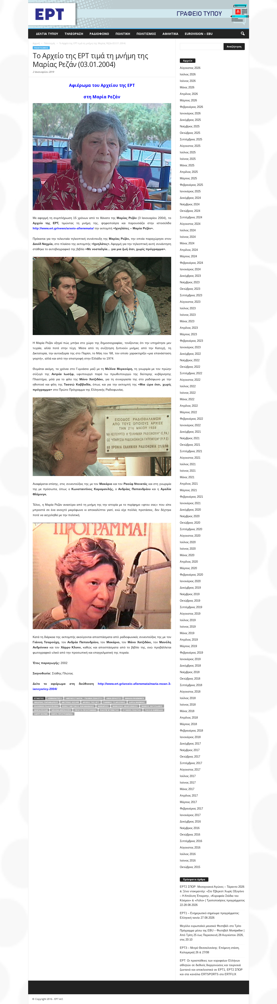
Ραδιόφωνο (99, 34)
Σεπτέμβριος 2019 (191, 607)
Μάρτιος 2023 (188, 334)
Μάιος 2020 (187, 555)
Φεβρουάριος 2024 (191, 262)
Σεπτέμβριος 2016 (191, 841)
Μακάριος (103, 706)
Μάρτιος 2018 (188, 724)
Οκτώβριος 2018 (190, 678)
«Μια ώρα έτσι (113, 698)
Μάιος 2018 (187, 711)
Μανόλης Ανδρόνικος (125, 706)
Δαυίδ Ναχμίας (137, 702)
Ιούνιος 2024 (188, 236)
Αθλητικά (170, 34)
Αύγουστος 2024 (190, 223)
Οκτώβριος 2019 (190, 600)
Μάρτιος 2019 (188, 646)
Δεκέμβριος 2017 (190, 743)
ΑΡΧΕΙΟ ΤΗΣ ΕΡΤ (91, 702)
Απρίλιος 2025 (189, 171)
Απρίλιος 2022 (189, 405)
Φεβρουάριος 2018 (191, 730)
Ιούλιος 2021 (188, 464)
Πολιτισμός (146, 34)
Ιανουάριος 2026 (190, 113)
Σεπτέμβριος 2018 (191, 685)
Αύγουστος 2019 (190, 613)
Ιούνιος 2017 (188, 782)
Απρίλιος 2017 (189, 795)
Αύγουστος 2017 (190, 769)
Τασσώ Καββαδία (154, 710)
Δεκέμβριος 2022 (190, 353)
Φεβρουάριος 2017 (191, 808)
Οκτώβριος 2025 (190, 132)
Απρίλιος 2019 (189, 639)
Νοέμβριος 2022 (190, 360)
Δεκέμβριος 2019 (190, 587)
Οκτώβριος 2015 (190, 867)
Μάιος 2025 (187, 165)
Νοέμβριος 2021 (190, 438)
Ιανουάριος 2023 (190, 347)
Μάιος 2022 (187, 399)
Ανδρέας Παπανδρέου (46, 702)
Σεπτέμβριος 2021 (191, 451)
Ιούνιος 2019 (188, 626)
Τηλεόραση (73, 34)
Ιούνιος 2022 (188, 392)
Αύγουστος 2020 (190, 535)
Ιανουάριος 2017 (190, 815)
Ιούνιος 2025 (188, 158)
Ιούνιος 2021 (188, 470)
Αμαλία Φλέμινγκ (134, 698)
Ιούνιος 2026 (188, 81)
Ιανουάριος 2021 (190, 503)
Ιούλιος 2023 (188, 308)
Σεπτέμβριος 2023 (191, 295)
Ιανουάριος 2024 (190, 269)
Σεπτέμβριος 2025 (191, 139)
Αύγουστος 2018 (190, 691)
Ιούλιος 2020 (188, 542)
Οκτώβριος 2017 (190, 756)
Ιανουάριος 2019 (190, 659)
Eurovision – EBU (199, 34)
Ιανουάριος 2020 (190, 581)
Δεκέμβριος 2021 (190, 431)
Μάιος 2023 (187, 321)
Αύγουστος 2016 (190, 847)
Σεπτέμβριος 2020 (191, 529)
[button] (242, 34)
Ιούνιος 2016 (188, 860)
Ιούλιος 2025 (188, 152)
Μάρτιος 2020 (188, 568)
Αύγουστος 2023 (190, 301)
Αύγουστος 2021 (190, 457)
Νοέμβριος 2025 (190, 126)
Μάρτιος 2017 (188, 802)
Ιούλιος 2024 (188, 230)
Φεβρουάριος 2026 (191, 106)
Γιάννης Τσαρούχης (114, 702)
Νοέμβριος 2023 (190, 282)
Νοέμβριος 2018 (190, 672)
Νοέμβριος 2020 (190, 516)
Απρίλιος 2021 (189, 483)
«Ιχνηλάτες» (55, 698)
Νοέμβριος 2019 (190, 594)
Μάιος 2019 (187, 633)
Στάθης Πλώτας (132, 710)
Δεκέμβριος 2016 (190, 821)
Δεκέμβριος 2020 (190, 509)
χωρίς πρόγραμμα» (62, 714)
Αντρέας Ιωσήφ (70, 702)
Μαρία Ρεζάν (41, 710)
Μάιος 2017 (187, 789)
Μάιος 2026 (187, 87)
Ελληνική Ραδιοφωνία (46, 706)
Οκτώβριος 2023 (190, 288)
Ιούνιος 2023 (188, 314)
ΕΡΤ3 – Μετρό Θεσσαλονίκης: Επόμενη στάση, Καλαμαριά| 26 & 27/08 (210, 950)
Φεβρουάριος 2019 (191, 652)
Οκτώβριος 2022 (190, 366)
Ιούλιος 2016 (188, 854)
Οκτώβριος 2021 (190, 444)
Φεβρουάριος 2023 (191, 340)
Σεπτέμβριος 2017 (191, 763)
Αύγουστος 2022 (190, 379)
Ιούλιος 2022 (188, 386)
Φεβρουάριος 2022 (191, 418)
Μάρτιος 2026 (188, 100)
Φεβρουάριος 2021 (191, 496)
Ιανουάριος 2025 (190, 191)
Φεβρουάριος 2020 (191, 574)
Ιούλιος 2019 (188, 620)
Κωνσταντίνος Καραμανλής (78, 706)
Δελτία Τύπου (47, 34)
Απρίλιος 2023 (189, 327)
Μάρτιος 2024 (188, 256)
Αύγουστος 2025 (190, 145)
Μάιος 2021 (187, 477)
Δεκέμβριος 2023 (190, 275)
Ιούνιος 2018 (188, 704)
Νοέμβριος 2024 (190, 204)
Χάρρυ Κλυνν (41, 714)
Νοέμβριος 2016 (190, 828)
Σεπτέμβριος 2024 (191, 217)
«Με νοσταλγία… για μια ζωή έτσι (84, 698)
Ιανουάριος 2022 (190, 425)
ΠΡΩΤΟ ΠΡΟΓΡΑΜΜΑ (85, 710)
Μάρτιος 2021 (188, 490)
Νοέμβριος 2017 (190, 750)
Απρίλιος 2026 (189, 94)
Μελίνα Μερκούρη (61, 710)
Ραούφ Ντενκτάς (109, 710)
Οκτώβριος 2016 (190, 834)
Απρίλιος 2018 (189, 717)
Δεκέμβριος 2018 (190, 665)
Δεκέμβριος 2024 (190, 197)
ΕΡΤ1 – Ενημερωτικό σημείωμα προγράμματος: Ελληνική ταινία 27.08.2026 (210, 915)
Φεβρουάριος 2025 (191, 184)
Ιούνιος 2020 (188, 548)
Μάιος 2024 (187, 243)
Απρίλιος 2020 (189, 561)
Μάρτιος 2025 (188, 178)
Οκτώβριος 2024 (190, 210)
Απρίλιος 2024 (189, 249)
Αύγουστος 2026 (190, 68)
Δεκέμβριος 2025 (190, 119)
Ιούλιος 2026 (188, 74)
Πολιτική (123, 34)
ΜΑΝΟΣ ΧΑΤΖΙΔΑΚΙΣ (152, 706)
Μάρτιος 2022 (188, 412)
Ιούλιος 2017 (188, 776)
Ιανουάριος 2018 (190, 737)
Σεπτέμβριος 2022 (191, 373)
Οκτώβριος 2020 (190, 522)
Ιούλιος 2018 (188, 698)
